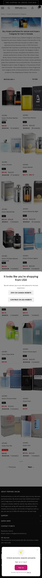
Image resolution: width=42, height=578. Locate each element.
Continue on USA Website (21, 300)
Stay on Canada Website (21, 293)
